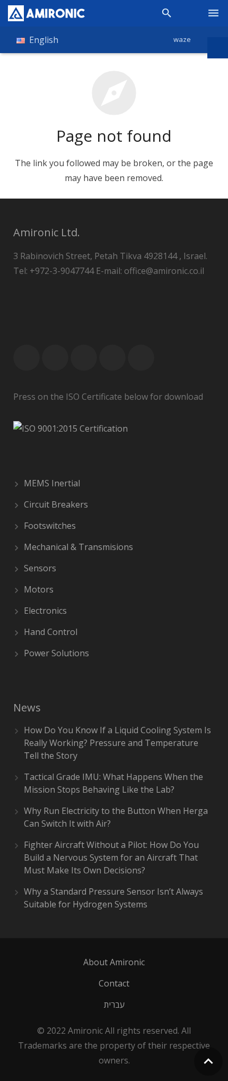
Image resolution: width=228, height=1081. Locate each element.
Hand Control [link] (50, 632)
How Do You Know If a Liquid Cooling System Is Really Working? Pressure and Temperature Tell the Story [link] (117, 742)
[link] (46, 13)
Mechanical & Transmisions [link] (78, 547)
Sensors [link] (40, 568)
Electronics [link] (45, 610)
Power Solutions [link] (56, 653)
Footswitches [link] (50, 525)
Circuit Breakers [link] (56, 504)
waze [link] (182, 39)
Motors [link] (39, 589)
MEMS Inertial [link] (52, 483)
